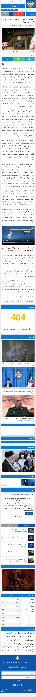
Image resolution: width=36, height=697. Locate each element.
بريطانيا (7, 640)
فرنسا (33, 636)
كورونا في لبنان (23, 633)
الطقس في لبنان (22, 649)
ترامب (11, 640)
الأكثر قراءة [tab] (9, 525)
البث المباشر (18, 14)
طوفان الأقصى (15, 51)
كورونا (13, 633)
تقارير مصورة (24, 51)
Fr (12, 1)
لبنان (30, 633)
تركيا (15, 640)
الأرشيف (21, 10)
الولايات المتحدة (15, 643)
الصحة (13, 649)
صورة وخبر (32, 566)
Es (21, 1)
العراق (28, 647)
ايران (30, 51)
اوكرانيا (27, 643)
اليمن (24, 644)
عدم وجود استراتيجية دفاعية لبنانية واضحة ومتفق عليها (19, 503)
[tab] (18, 494)
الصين (17, 650)
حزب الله (21, 640)
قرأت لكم (24, 667)
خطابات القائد (31, 447)
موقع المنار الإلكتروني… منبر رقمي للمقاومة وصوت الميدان (16, 545)
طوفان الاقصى (24, 636)
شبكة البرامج (17, 662)
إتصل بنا (26, 10)
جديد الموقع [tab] (27, 525)
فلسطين (8, 633)
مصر (34, 633)
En (4, 1)
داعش (26, 640)
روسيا (31, 639)
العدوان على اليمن (13, 647)
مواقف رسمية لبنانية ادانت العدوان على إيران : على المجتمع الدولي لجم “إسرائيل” (15, 560)
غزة (29, 636)
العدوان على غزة (22, 647)
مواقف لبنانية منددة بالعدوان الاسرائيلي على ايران (16, 552)
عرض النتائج (18, 516)
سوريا (7, 636)
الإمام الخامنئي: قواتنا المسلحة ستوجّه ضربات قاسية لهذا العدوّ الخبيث (15, 530)
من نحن (32, 10)
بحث (32, 433)
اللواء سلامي (29, 301)
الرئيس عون (9, 649)
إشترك (18, 680)
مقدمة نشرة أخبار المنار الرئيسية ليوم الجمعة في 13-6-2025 (14, 537)
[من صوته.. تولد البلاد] (18, 580)
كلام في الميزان (13, 667)
